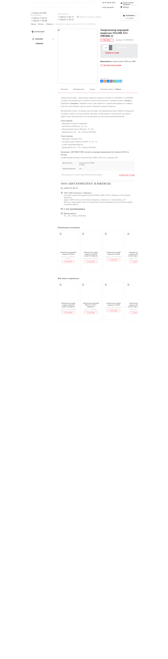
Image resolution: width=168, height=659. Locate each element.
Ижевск (126, 7)
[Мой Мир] (108, 81)
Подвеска (50, 24)
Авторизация (39, 31)
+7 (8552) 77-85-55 (39, 18)
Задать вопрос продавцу (128, 3)
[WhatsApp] (114, 81)
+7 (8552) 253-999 (38, 13)
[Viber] (111, 81)
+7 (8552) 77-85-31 (66, 17)
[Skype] (117, 81)
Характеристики (78, 89)
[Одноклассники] (104, 81)
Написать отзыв (127, 175)
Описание (64, 89)
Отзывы (92, 89)
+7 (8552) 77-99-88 (39, 21)
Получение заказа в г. (110, 89)
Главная (33, 24)
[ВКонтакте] (101, 81)
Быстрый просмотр (69, 248)
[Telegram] (120, 81)
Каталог (41, 24)
